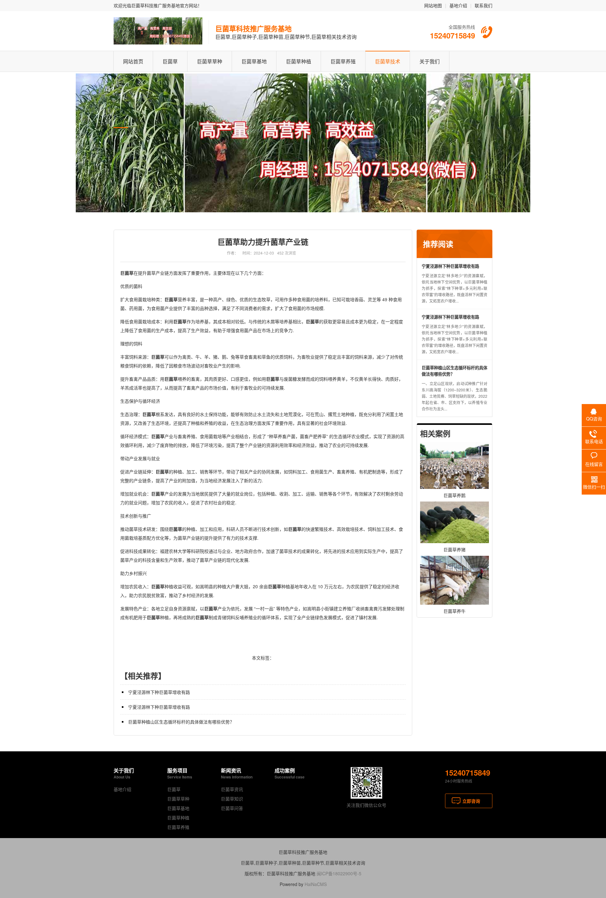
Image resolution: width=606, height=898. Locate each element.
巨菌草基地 (254, 61)
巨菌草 (170, 61)
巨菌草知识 (232, 798)
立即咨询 (471, 801)
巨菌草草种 (209, 61)
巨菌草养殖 (343, 61)
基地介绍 (458, 5)
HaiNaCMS (316, 884)
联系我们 (483, 5)
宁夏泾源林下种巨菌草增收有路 (159, 692)
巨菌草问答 (232, 808)
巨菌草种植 (298, 61)
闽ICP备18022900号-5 (339, 873)
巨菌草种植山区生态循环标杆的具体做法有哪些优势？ (181, 722)
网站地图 (433, 5)
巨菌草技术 (387, 61)
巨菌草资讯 (232, 789)
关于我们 (429, 61)
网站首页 (133, 61)
